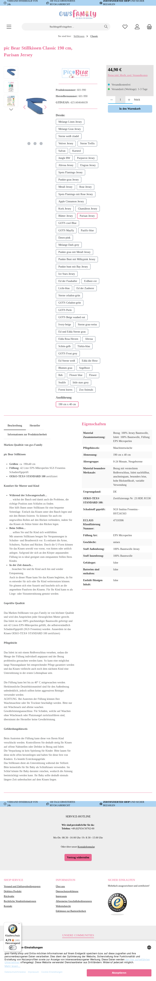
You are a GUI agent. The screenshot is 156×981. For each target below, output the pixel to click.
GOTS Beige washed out (71, 317)
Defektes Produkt (12, 891)
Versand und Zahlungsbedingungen (22, 886)
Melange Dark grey (68, 244)
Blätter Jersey (65, 215)
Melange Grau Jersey (69, 128)
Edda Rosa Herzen (68, 338)
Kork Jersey (64, 208)
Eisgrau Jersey (88, 165)
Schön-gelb (64, 346)
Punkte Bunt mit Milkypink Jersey (76, 259)
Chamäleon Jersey (87, 208)
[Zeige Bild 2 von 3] (35, 143)
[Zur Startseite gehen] (78, 14)
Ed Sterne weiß (66, 360)
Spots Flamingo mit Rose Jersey (75, 194)
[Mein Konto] (137, 27)
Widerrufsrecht (63, 906)
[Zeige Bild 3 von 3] (41, 143)
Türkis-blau (83, 346)
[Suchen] (106, 27)
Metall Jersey (65, 186)
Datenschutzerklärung (67, 891)
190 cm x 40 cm (67, 404)
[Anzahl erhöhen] (129, 100)
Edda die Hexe (90, 360)
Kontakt (8, 906)
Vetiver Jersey (65, 143)
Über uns (60, 886)
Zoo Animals (86, 389)
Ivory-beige (64, 324)
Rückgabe (9, 896)
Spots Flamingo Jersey (70, 172)
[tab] (15, 425)
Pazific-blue (87, 230)
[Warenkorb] (148, 27)
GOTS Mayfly (66, 230)
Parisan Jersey (87, 215)
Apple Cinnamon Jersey (71, 201)
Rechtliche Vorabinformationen (20, 901)
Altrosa (89, 338)
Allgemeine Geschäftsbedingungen (74, 901)
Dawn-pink (64, 237)
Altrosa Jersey (65, 165)
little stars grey (81, 382)
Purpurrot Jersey (86, 157)
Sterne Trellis (87, 143)
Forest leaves (65, 389)
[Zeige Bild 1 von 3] (28, 143)
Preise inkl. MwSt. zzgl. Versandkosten (128, 75)
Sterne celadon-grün (69, 295)
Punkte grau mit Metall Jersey (74, 251)
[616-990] (35, 107)
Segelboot (84, 367)
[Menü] (9, 27)
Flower (93, 375)
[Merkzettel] (125, 27)
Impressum (61, 896)
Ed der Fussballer (67, 281)
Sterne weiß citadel (68, 136)
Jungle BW (64, 157)
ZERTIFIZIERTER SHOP (116, 802)
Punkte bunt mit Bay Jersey (73, 266)
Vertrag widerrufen (78, 857)
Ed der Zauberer (85, 288)
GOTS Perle (65, 310)
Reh (60, 375)
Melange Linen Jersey (70, 121)
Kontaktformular (86, 846)
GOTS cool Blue (67, 222)
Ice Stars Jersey (66, 273)
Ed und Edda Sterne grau (72, 331)
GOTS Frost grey (67, 353)
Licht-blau (64, 288)
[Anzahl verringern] (111, 100)
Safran (61, 150)
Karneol (76, 150)
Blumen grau (65, 367)
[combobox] (62, 27)
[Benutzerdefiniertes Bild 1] (117, 904)
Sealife (62, 382)
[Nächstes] (45, 107)
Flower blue (75, 375)
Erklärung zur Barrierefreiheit (71, 911)
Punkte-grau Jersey (68, 179)
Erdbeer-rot (90, 281)
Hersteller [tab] (35, 425)
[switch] (13, 947)
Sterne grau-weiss (87, 324)
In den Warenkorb (130, 108)
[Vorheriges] (25, 107)
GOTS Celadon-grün (69, 302)
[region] (26, 107)
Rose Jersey (85, 186)
